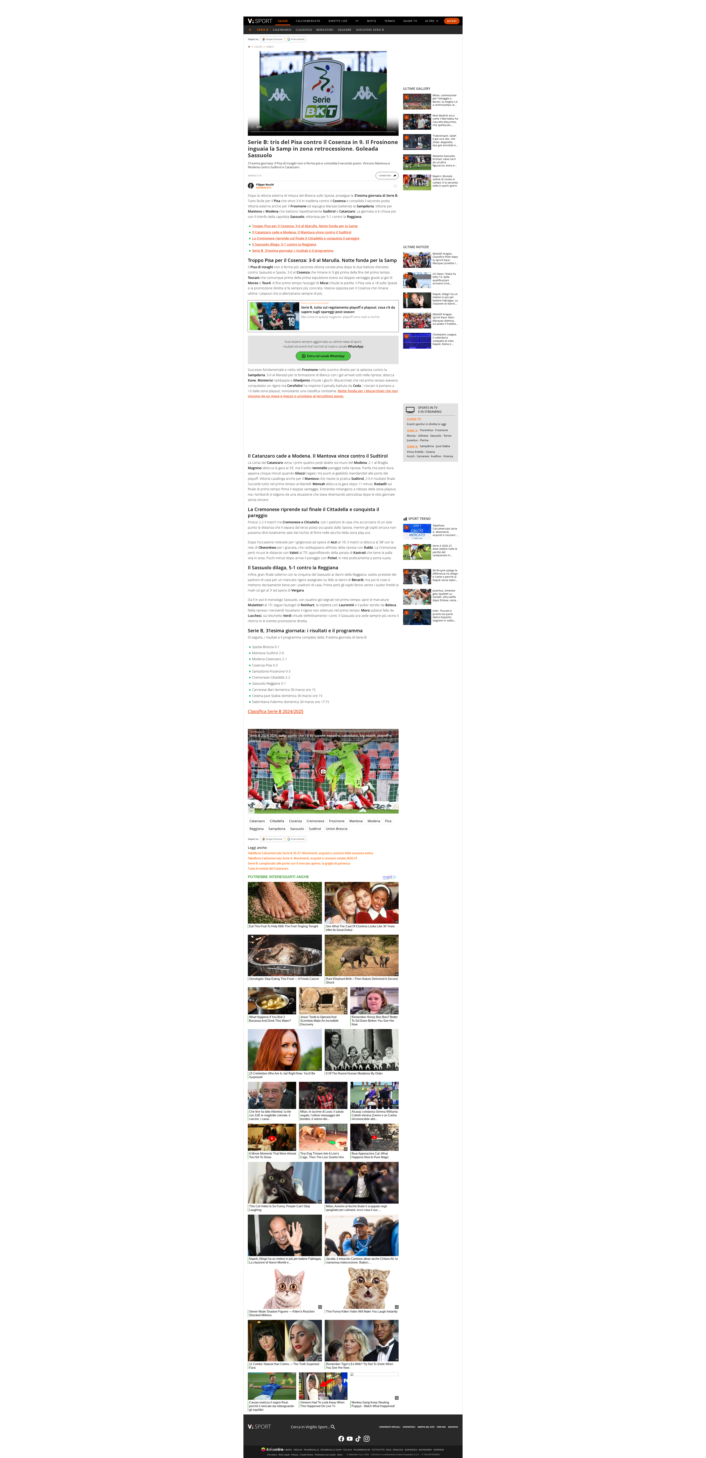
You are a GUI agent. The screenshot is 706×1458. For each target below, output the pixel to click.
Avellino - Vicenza (442, 456)
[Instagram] (367, 1440)
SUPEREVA (438, 1450)
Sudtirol (315, 828)
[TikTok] (358, 1440)
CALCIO (283, 20)
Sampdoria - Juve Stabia (435, 446)
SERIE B (270, 47)
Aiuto (340, 1455)
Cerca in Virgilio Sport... (310, 1426)
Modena (374, 821)
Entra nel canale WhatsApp (326, 356)
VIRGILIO (297, 1450)
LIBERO (288, 1450)
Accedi (452, 21)
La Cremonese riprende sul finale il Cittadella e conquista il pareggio (305, 238)
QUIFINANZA (411, 1450)
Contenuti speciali (389, 1426)
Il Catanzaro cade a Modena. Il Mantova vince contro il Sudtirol (301, 232)
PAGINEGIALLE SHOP (331, 1450)
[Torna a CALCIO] (250, 29)
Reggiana (256, 828)
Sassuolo (297, 828)
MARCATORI (325, 29)
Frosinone (337, 821)
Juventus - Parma (417, 440)
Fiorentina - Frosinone (434, 430)
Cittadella (277, 821)
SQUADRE (345, 29)
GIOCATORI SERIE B (370, 29)
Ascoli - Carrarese (418, 456)
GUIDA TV (410, 20)
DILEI (388, 1450)
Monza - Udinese (417, 435)
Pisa (388, 821)
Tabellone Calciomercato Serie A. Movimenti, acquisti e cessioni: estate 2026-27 (302, 858)
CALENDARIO (282, 29)
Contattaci (409, 1426)
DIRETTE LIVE (338, 20)
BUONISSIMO (425, 1450)
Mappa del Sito (426, 1426)
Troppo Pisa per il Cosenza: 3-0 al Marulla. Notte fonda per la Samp (305, 226)
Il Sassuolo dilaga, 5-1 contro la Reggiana (284, 244)
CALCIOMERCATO (308, 20)
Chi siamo (272, 1455)
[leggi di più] (395, 186)
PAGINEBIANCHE (361, 1450)
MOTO (371, 20)
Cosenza (295, 821)
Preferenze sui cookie (325, 1455)
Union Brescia (336, 828)
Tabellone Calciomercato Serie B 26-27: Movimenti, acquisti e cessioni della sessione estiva (310, 853)
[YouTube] (350, 1440)
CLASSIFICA (304, 29)
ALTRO (430, 20)
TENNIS (389, 20)
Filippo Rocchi (265, 184)
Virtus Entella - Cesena (421, 452)
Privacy (294, 1455)
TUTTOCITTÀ (378, 1450)
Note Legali (284, 1455)
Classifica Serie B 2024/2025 (275, 711)
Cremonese (315, 821)
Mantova (356, 821)
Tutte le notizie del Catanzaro (268, 868)
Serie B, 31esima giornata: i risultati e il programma (292, 250)
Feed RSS (441, 1426)
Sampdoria (276, 828)
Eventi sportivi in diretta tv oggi (426, 424)
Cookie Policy (306, 1455)
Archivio (453, 1426)
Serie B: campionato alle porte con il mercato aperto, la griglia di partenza (299, 863)
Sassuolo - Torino (441, 435)
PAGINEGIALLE (311, 1450)
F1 (357, 20)
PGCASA (347, 1450)
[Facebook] (341, 1440)
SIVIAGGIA (398, 1450)
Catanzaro (257, 821)
